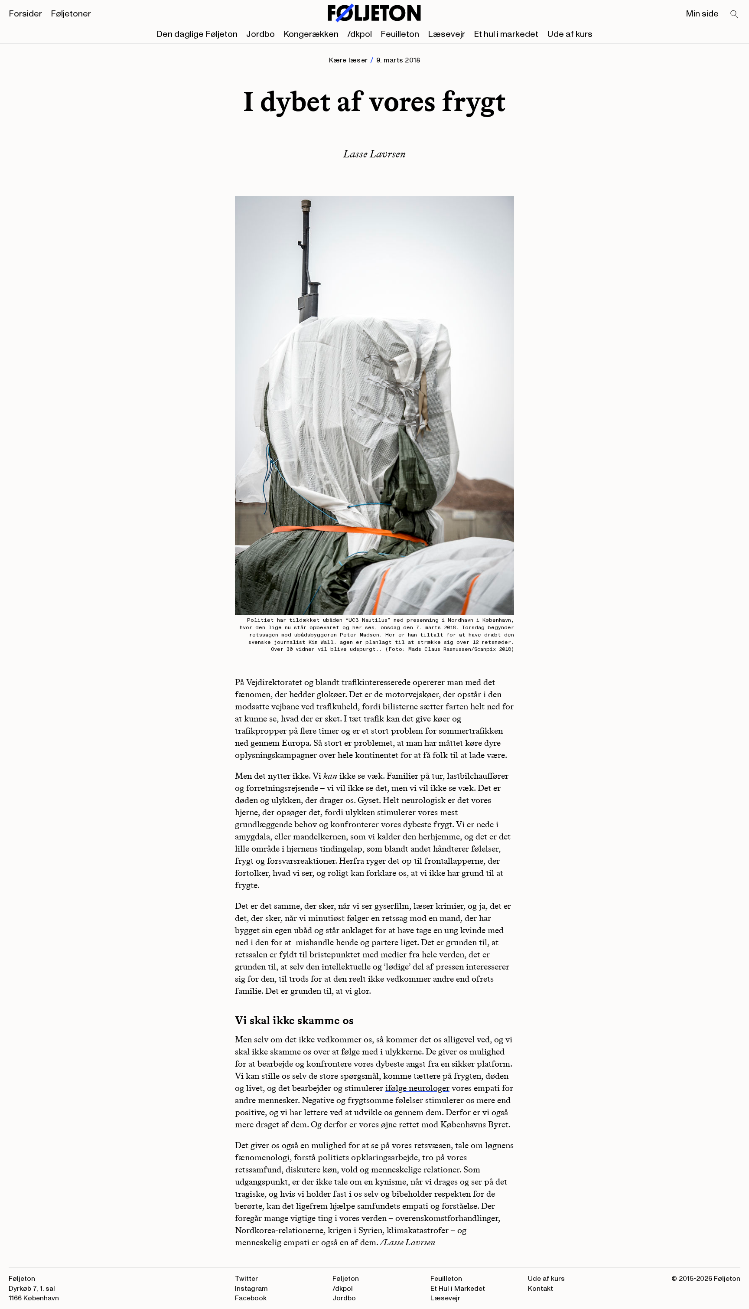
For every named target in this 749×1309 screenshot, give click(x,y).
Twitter (246, 1278)
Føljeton (345, 1278)
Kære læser (348, 60)
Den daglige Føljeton (197, 34)
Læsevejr (446, 34)
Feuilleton (400, 34)
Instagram (251, 1288)
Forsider (25, 14)
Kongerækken (311, 34)
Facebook (251, 1298)
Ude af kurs (570, 34)
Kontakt (540, 1288)
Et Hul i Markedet (457, 1288)
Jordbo (260, 34)
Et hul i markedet (506, 34)
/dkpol (359, 34)
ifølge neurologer (417, 1088)
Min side (702, 14)
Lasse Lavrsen (374, 153)
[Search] (734, 14)
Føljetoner (71, 14)
